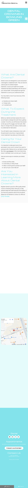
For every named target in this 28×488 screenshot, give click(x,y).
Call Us (8, 486)
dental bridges (6, 53)
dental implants (15, 53)
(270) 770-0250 (5, 196)
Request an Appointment (12, 63)
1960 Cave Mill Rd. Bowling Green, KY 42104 (14, 456)
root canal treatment (17, 51)
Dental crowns (6, 45)
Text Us (22, 486)
